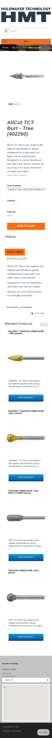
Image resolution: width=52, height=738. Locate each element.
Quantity (11, 200)
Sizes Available (14, 185)
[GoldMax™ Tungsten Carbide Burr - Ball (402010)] (26, 438)
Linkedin (27, 307)
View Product (26, 397)
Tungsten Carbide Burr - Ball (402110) (23, 571)
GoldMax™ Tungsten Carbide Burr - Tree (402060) (26, 332)
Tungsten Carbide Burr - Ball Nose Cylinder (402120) (23, 492)
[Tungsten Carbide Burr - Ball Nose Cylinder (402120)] (26, 518)
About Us (6, 673)
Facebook (13, 307)
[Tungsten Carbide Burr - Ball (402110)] (26, 597)
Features (15, 252)
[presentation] (14, 104)
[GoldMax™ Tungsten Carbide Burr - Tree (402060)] (26, 358)
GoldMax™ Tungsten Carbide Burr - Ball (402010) (26, 412)
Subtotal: (11, 212)
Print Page (39, 313)
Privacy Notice (9, 676)
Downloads (17, 258)
